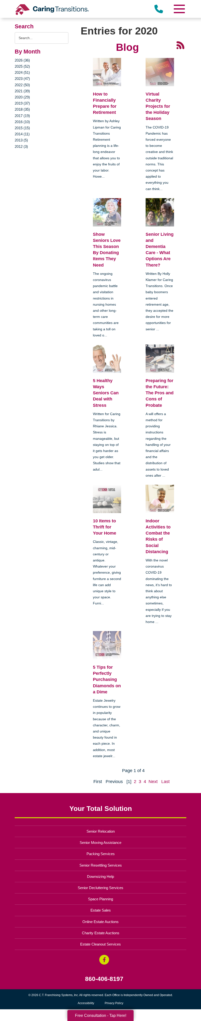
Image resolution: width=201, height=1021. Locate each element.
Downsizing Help (100, 876)
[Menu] (179, 9)
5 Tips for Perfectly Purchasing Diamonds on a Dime (107, 679)
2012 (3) (21, 146)
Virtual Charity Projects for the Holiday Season (158, 106)
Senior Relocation (101, 831)
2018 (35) (22, 109)
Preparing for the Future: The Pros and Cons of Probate (160, 393)
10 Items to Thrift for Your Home (104, 527)
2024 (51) (22, 72)
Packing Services (101, 854)
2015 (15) (22, 128)
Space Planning (100, 899)
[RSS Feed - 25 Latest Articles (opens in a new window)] (180, 44)
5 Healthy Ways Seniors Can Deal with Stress (106, 393)
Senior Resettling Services (100, 865)
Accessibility (86, 1003)
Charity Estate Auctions (100, 933)
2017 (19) (22, 116)
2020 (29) (22, 97)
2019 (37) (22, 103)
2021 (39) (22, 91)
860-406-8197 (104, 979)
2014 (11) (22, 134)
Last (165, 781)
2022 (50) (22, 85)
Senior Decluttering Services (100, 888)
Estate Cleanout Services (100, 944)
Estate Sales (100, 910)
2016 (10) (22, 122)
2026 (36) (22, 60)
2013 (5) (21, 140)
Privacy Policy (114, 1003)
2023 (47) (22, 78)
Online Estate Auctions (100, 922)
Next (153, 781)
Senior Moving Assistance (100, 842)
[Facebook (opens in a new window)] (104, 960)
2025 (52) (22, 66)
